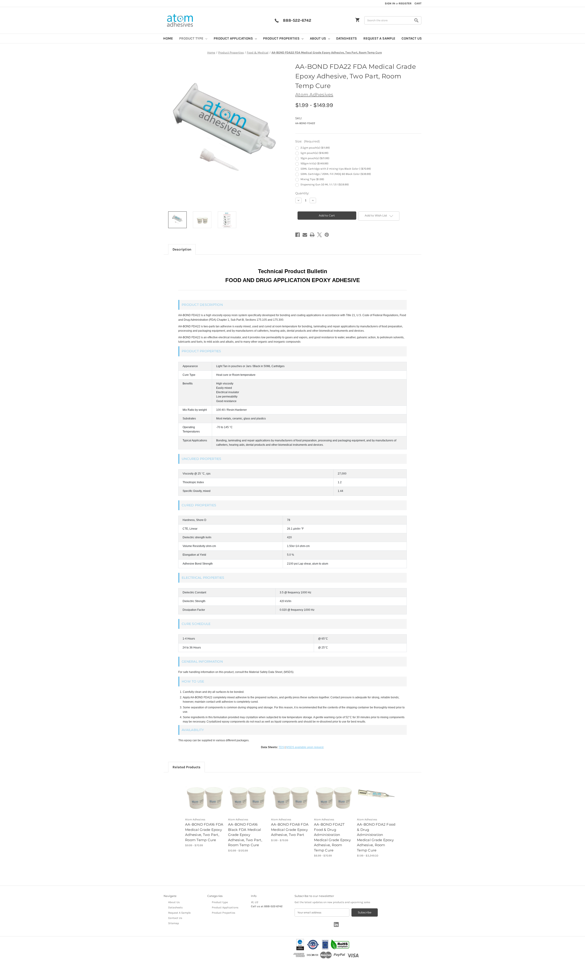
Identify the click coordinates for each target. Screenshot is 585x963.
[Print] (312, 234)
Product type (191, 38)
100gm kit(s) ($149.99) (314, 163)
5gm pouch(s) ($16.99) (314, 153)
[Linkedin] (336, 924)
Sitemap (173, 923)
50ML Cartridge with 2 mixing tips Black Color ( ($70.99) (335, 168)
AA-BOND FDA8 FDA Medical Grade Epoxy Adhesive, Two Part (289, 829)
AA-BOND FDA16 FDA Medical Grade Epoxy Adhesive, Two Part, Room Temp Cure (204, 832)
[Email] (305, 234)
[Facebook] (297, 234)
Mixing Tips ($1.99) (312, 179)
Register (405, 3)
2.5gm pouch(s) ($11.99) (315, 147)
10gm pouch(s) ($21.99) (314, 158)
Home (168, 38)
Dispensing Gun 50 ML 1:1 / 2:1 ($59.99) (324, 184)
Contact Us (412, 38)
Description (182, 249)
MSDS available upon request (304, 747)
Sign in (390, 3)
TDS (281, 747)
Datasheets (346, 38)
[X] (319, 234)
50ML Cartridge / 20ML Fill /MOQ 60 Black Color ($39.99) (335, 174)
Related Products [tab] (186, 767)
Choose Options (204, 799)
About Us (318, 38)
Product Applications (234, 38)
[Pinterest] (326, 234)
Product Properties (281, 38)
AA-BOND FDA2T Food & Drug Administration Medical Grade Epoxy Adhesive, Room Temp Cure (332, 837)
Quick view (201, 792)
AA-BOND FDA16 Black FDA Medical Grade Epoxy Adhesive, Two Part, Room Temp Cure (245, 834)
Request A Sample (379, 38)
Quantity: (302, 193)
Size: (307, 141)
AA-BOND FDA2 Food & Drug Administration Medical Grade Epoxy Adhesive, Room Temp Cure (376, 837)
